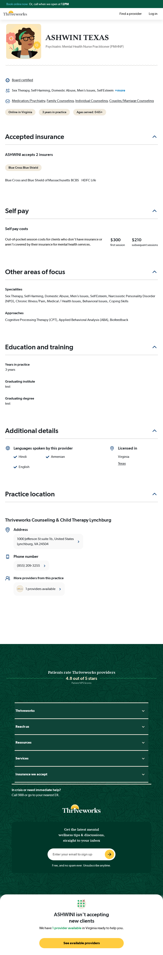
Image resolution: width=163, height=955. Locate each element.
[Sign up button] (109, 854)
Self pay (17, 211)
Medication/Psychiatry (28, 101)
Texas (122, 463)
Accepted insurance (34, 137)
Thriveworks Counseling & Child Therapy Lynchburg (58, 520)
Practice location (30, 494)
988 (21, 795)
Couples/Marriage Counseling (131, 101)
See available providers (81, 943)
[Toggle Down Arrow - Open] (143, 711)
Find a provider (130, 14)
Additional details (31, 431)
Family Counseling (60, 101)
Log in (153, 14)
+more (120, 90)
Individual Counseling (91, 101)
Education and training (39, 347)
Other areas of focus (35, 272)
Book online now (17, 4)
